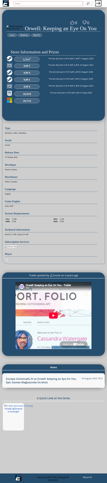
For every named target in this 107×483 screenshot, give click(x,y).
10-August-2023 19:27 (92, 378)
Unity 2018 (9, 206)
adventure (8, 133)
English (7, 194)
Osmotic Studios (11, 170)
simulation (22, 133)
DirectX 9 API (23, 234)
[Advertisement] (53, 454)
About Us (87, 477)
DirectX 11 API (10, 234)
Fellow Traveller (11, 182)
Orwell (7, 145)
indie (15, 133)
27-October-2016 (11, 157)
